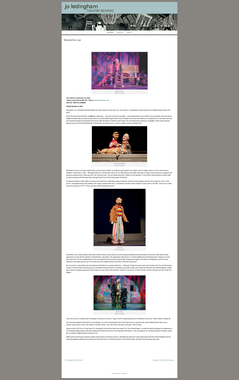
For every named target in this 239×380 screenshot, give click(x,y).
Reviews (110, 32)
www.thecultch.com (101, 100)
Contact (120, 32)
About (129, 32)
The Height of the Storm (74, 360)
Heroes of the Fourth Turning (163, 360)
